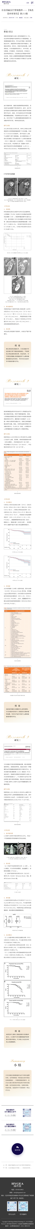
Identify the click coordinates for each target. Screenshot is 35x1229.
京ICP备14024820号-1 (12, 1224)
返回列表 (17, 1150)
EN (28, 3)
